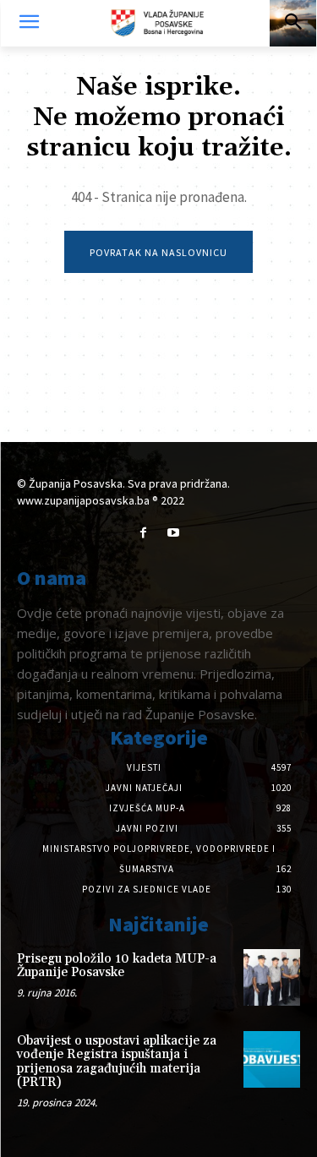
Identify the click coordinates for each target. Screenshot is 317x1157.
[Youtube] (173, 532)
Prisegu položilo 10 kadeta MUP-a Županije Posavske (116, 966)
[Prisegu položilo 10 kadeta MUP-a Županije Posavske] (271, 977)
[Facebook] (143, 532)
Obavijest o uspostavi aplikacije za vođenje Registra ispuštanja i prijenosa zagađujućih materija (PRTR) (116, 1062)
